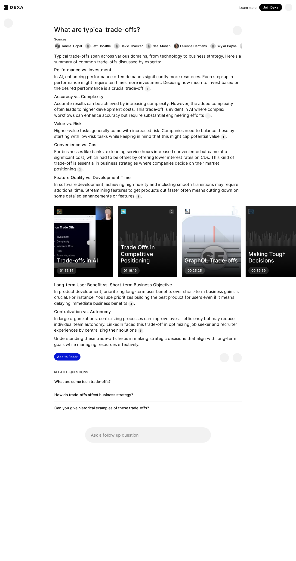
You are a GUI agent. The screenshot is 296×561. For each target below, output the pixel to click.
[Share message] (237, 30)
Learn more (247, 7)
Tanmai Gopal (71, 46)
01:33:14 (66, 271)
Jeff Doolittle (101, 46)
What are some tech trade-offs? (82, 381)
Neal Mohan (161, 46)
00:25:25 (195, 271)
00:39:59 (258, 271)
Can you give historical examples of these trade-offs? (101, 408)
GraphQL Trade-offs (211, 260)
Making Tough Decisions (267, 257)
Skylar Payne (227, 46)
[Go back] (8, 23)
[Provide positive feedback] (224, 357)
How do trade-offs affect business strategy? (93, 394)
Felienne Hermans (193, 46)
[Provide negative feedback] (237, 357)
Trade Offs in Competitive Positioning (138, 254)
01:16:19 (130, 271)
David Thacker (131, 46)
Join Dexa (270, 7)
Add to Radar (67, 357)
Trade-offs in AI (77, 260)
